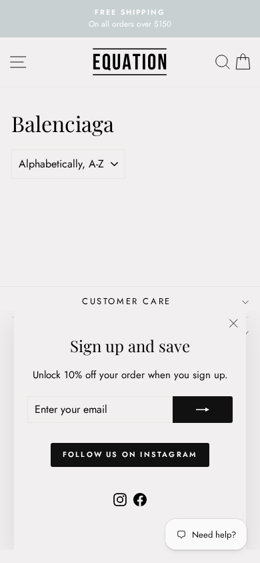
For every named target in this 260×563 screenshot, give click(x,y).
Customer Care (126, 301)
